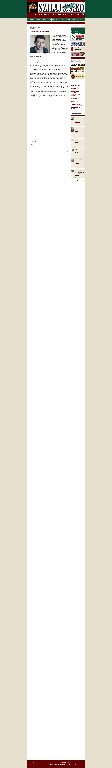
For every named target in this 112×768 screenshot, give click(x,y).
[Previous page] (74, 180)
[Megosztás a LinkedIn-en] (36, 148)
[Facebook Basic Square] (83, 14)
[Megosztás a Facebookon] (30, 148)
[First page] (72, 180)
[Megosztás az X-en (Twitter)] (33, 148)
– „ (42, 16)
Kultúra (76, 142)
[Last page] (83, 180)
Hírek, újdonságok (33, 141)
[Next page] (81, 180)
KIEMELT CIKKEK (77, 122)
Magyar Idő (32, 143)
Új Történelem (32, 144)
